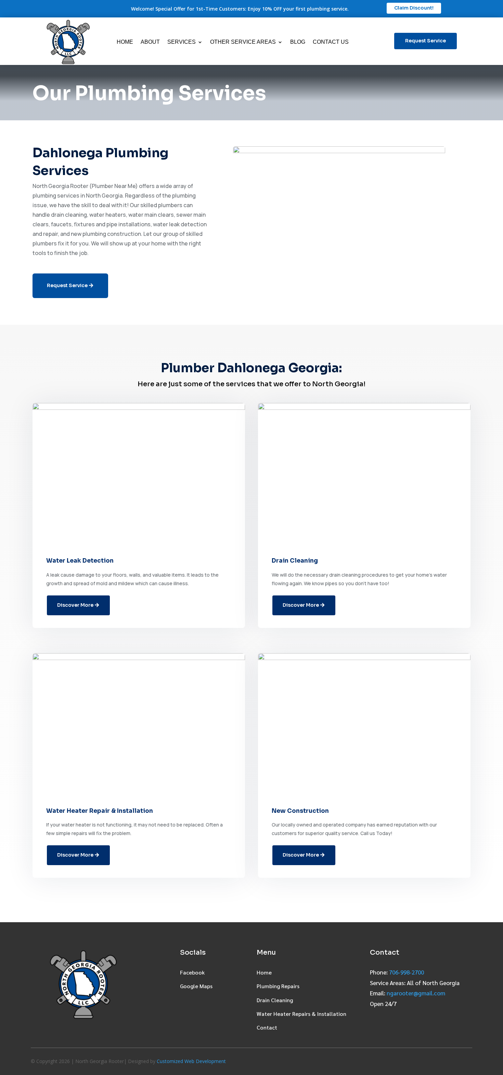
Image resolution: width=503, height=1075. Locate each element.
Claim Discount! (414, 8)
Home (125, 42)
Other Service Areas (243, 42)
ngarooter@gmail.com (416, 993)
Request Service (425, 41)
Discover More (75, 605)
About (150, 42)
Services (181, 42)
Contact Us (331, 42)
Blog (297, 42)
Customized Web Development (191, 1061)
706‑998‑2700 (406, 972)
